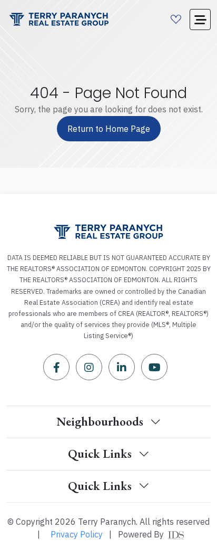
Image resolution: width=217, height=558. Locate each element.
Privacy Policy (77, 534)
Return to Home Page (108, 128)
